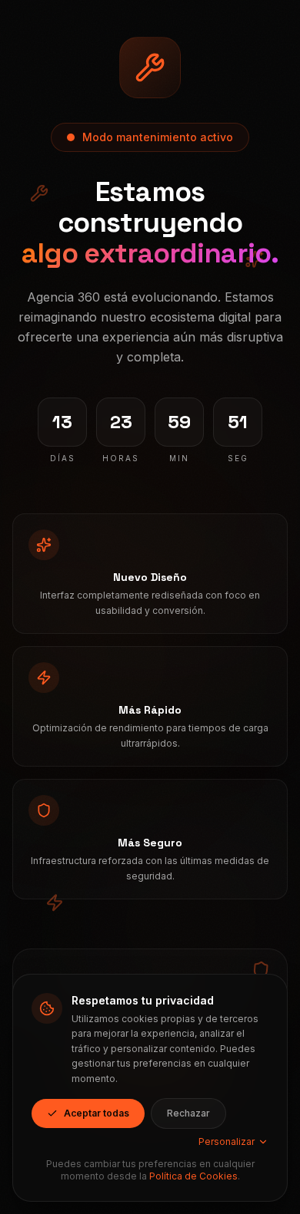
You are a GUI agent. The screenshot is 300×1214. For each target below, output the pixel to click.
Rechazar (188, 1113)
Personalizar (226, 1141)
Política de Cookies (193, 1176)
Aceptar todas (96, 1113)
